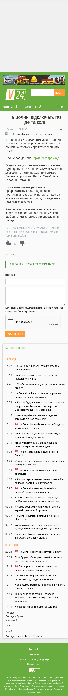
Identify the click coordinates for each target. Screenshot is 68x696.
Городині (43, 232)
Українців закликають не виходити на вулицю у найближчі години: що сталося (38, 526)
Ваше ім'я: (10, 274)
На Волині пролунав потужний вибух (40, 551)
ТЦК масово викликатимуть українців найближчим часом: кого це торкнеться (38, 499)
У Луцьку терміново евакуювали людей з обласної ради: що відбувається (39, 480)
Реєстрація (8, 106)
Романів (54, 232)
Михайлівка (31, 232)
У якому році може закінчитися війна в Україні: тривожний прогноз (37, 508)
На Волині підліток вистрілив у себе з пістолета (37, 517)
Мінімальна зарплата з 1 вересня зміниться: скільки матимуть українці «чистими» (36, 597)
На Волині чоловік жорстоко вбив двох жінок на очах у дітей (39, 426)
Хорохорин (11, 232)
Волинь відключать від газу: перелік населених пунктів (36, 376)
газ (14, 228)
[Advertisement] (34, 36)
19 (14, 244)
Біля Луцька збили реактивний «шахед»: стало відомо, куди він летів (39, 559)
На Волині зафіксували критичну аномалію (36, 471)
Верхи (21, 232)
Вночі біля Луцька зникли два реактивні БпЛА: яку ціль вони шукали (38, 535)
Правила (47, 307)
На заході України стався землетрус (36, 606)
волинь (21, 228)
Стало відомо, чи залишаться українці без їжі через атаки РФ (39, 462)
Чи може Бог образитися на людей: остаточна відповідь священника (36, 577)
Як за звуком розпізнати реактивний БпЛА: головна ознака (40, 586)
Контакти (34, 654)
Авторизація (31, 106)
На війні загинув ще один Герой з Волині (36, 453)
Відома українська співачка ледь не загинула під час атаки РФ (36, 416)
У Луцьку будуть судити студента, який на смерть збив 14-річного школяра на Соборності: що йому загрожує (39, 405)
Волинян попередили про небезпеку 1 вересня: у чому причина (37, 435)
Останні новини (15, 347)
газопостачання (42, 228)
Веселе (55, 228)
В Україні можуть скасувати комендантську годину (40, 385)
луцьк (29, 228)
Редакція (34, 649)
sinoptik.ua (24, 636)
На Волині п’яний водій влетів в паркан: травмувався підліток (35, 490)
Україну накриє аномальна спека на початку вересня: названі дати (36, 444)
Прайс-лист (34, 664)
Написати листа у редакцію (34, 659)
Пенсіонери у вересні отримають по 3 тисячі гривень (37, 367)
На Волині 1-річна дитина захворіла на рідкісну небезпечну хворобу (38, 395)
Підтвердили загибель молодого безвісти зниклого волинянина (36, 568)
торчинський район (15, 235)
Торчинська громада (45, 158)
